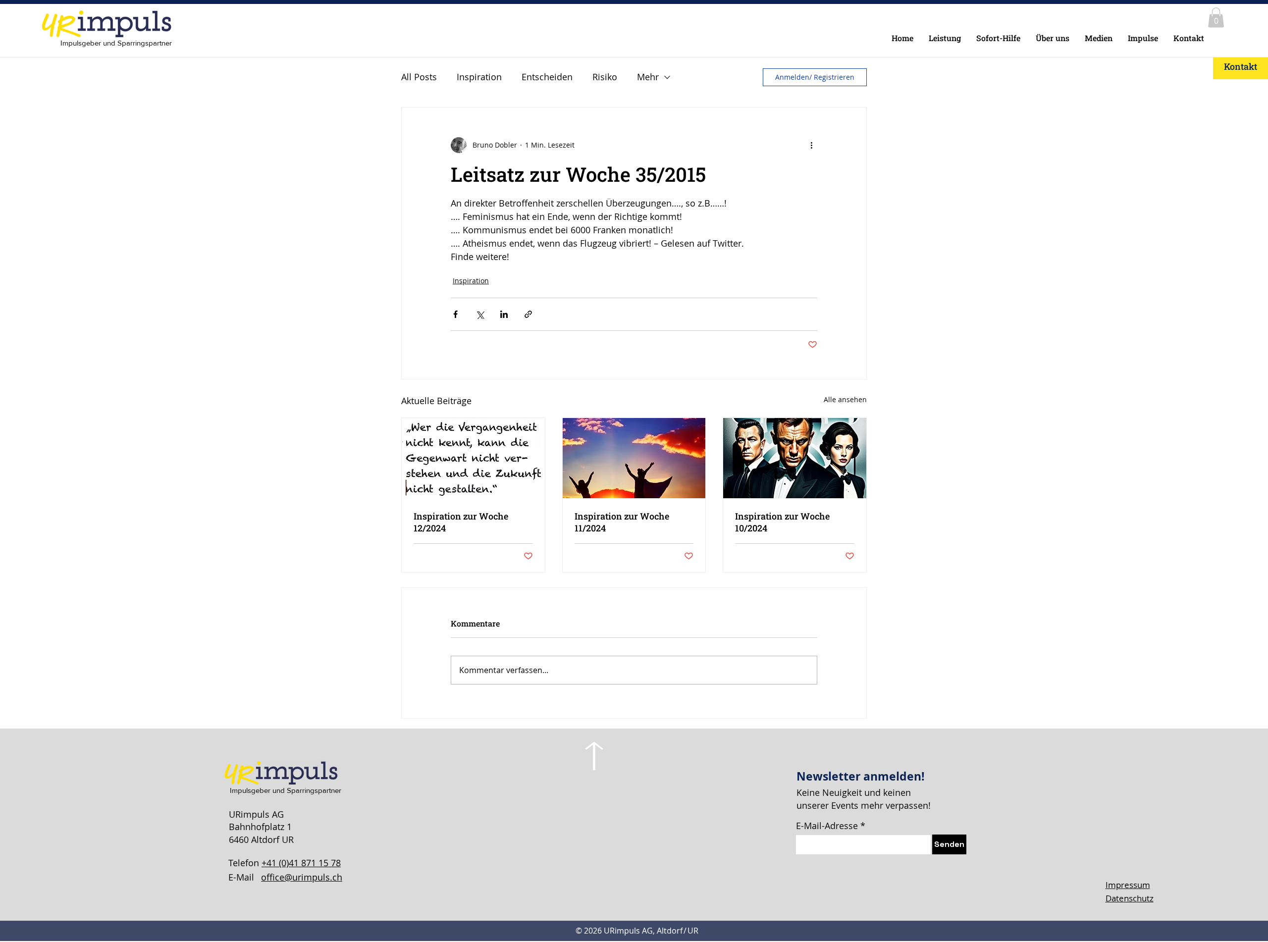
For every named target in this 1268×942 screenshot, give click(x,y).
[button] (1216, 17)
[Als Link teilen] (528, 314)
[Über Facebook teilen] (455, 314)
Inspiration (479, 77)
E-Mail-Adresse (827, 825)
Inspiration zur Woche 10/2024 (782, 522)
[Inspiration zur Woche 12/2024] (473, 458)
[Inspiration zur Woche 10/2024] (794, 458)
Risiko (604, 77)
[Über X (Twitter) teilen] (479, 314)
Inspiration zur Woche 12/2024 (461, 522)
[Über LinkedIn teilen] (504, 314)
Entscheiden (547, 77)
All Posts (419, 77)
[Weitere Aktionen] (811, 145)
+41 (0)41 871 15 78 (301, 863)
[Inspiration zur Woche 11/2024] (634, 458)
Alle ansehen (845, 399)
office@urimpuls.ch (301, 877)
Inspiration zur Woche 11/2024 (622, 522)
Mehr (648, 77)
